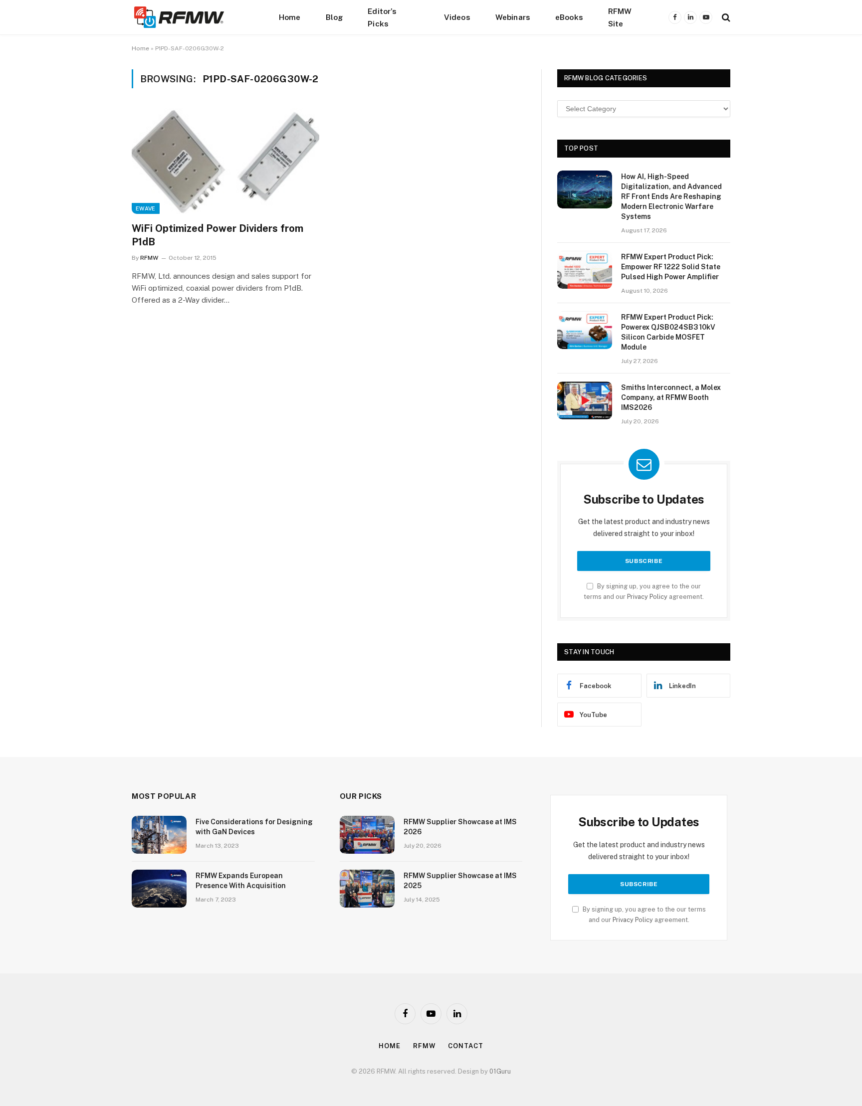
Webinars (512, 16)
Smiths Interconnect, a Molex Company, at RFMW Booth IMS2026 (671, 397)
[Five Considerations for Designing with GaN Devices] (159, 835)
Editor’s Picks (382, 17)
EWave (146, 208)
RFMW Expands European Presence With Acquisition (241, 881)
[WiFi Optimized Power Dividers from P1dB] (225, 161)
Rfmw (424, 1046)
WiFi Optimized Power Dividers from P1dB (217, 235)
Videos (457, 16)
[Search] (725, 17)
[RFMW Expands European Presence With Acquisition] (159, 889)
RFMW (149, 257)
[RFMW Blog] (194, 17)
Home (290, 16)
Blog (334, 16)
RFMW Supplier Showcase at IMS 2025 (460, 881)
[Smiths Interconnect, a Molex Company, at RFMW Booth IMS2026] (584, 400)
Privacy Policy (647, 596)
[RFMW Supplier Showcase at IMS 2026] (367, 835)
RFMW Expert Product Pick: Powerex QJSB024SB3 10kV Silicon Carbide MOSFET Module (668, 332)
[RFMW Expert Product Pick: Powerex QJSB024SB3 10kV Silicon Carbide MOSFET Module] (584, 330)
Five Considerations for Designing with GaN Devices (254, 827)
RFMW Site (620, 17)
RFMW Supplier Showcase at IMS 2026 (460, 827)
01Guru (500, 1071)
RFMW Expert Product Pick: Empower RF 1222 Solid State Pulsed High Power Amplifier (670, 267)
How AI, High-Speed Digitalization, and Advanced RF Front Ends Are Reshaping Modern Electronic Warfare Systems (671, 196)
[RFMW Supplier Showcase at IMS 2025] (367, 889)
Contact (465, 1046)
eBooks (569, 16)
